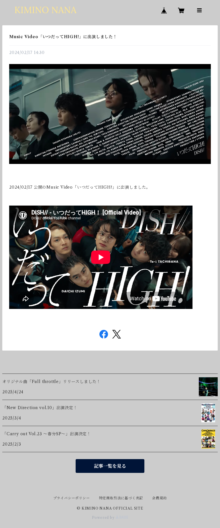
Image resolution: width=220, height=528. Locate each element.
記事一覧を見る (110, 466)
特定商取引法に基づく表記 (121, 498)
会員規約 (159, 498)
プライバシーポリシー (71, 498)
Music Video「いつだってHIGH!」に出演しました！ (63, 36)
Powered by (104, 517)
